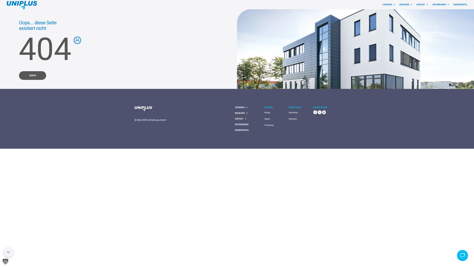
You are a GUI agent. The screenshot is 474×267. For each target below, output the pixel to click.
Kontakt (420, 4)
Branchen (404, 4)
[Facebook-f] (315, 112)
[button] (5, 261)
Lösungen (387, 4)
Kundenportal (460, 4)
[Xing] (319, 112)
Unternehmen (439, 4)
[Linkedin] (324, 112)
